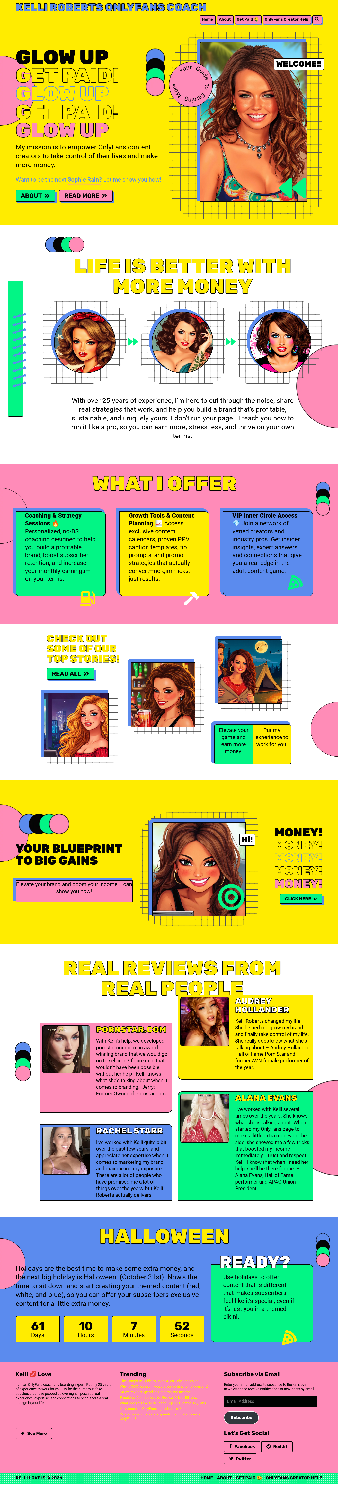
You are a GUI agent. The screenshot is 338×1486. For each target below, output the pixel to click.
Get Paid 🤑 (248, 19)
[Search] (316, 19)
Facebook (244, 1446)
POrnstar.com (131, 1030)
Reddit (279, 1446)
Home (207, 19)
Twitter (243, 1458)
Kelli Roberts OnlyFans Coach (111, 7)
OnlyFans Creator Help (286, 19)
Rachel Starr (129, 1131)
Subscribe (241, 1417)
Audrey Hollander (262, 1005)
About (225, 19)
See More (36, 1433)
